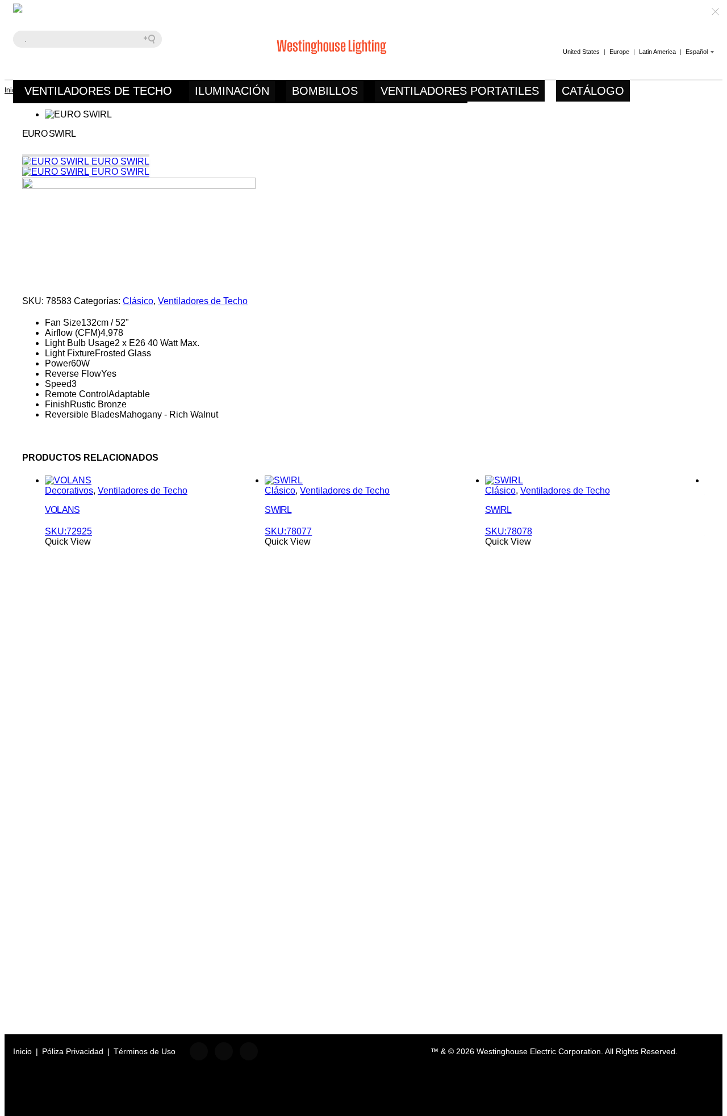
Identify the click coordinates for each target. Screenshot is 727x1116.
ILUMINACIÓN (232, 91)
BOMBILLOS (325, 91)
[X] (224, 1051)
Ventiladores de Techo (203, 301)
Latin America (657, 51)
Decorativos (69, 490)
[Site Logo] (84, 42)
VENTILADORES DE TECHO (98, 91)
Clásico (138, 301)
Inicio (22, 1051)
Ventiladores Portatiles (460, 91)
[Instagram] (249, 1051)
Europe (619, 51)
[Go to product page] (68, 480)
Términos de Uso (145, 1051)
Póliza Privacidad (72, 1051)
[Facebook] (199, 1051)
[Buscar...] (153, 39)
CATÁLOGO (593, 91)
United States (581, 51)
